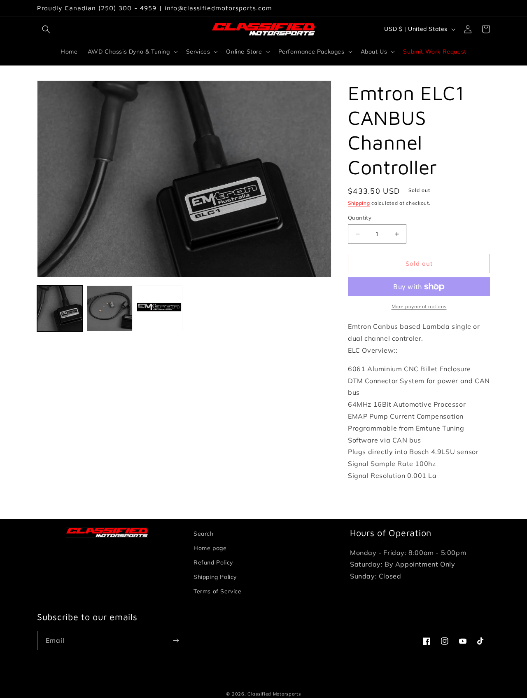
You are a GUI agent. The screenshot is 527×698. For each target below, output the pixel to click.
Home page (210, 548)
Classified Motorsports (274, 694)
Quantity (359, 217)
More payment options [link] (419, 306)
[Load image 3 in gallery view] (159, 308)
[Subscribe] (176, 640)
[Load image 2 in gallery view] (110, 308)
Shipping (359, 203)
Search (204, 533)
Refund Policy (213, 562)
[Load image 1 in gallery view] (60, 308)
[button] (46, 29)
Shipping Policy (215, 577)
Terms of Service (218, 591)
